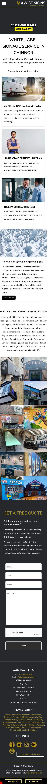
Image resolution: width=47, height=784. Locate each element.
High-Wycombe (38, 722)
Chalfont (38, 717)
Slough (18, 727)
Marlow (8, 715)
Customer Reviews (34, 773)
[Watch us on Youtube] (12, 751)
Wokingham (16, 725)
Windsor (24, 725)
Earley (14, 720)
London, (28, 722)
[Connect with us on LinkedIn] (34, 744)
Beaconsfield (35, 715)
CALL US (34, 781)
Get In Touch (8, 298)
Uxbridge (40, 725)
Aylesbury (26, 715)
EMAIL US (14, 781)
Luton (21, 722)
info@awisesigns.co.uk (26, 677)
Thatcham (10, 727)
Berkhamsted (28, 717)
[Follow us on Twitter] (19, 744)
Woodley (6, 725)
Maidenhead (13, 722)
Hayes (34, 720)
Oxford (4, 722)
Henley (40, 720)
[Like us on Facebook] (12, 744)
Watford (32, 725)
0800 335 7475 (26, 674)
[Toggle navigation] (4, 3)
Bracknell (8, 717)
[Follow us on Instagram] (26, 744)
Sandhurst (26, 727)
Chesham (8, 720)
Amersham (16, 715)
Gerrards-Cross (24, 720)
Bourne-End (18, 717)
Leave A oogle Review (30, 754)
